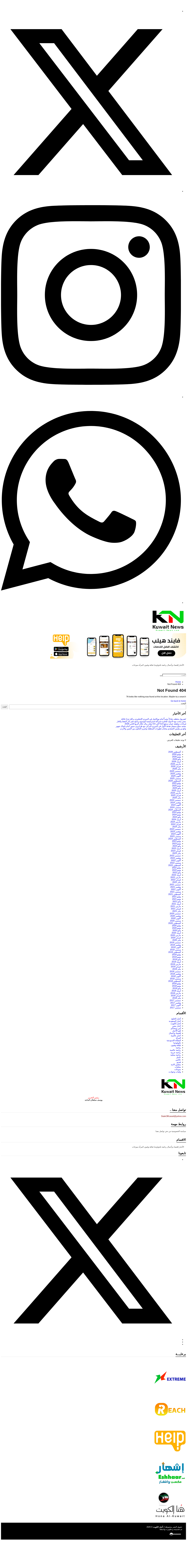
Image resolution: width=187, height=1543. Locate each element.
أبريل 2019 (176, 962)
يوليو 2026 (176, 754)
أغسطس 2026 (174, 752)
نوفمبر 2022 (175, 858)
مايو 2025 (176, 788)
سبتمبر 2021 (175, 892)
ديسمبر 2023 (175, 829)
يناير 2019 (176, 969)
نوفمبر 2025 (175, 774)
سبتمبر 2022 (175, 863)
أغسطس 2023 (174, 839)
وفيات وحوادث (175, 1072)
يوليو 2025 (176, 783)
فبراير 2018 (176, 996)
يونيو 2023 (176, 843)
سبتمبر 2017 (175, 1008)
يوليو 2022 (176, 868)
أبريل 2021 (176, 904)
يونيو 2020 (176, 928)
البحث (183, 703)
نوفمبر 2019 (175, 945)
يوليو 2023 (176, 841)
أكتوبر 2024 (176, 805)
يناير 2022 (176, 882)
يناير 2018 (176, 998)
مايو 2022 (176, 872)
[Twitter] (91, 191)
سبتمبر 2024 (175, 807)
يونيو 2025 (176, 786)
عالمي (178, 1060)
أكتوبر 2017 (176, 1005)
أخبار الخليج (176, 1019)
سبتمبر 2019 (175, 950)
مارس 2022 (175, 877)
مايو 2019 (176, 959)
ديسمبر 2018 (175, 971)
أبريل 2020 (176, 933)
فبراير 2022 (176, 880)
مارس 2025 (175, 793)
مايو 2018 (176, 988)
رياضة (164, 665)
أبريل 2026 (176, 761)
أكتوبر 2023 (176, 834)
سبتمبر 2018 (175, 979)
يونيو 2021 (176, 899)
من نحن (168, 1131)
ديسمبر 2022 (175, 856)
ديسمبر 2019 (175, 942)
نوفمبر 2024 (175, 802)
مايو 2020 (176, 930)
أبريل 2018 (176, 991)
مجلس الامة (176, 1064)
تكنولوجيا (157, 665)
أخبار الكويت (175, 1023)
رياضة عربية (176, 1052)
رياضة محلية (175, 1055)
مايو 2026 (176, 759)
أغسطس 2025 (174, 781)
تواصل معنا (160, 1131)
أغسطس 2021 (174, 894)
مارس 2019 (175, 964)
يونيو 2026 (176, 757)
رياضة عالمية (175, 1050)
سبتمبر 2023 (175, 836)
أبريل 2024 (176, 819)
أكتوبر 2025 (176, 776)
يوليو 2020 (176, 926)
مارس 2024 (175, 822)
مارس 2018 (175, 993)
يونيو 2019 (176, 957)
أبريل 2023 (176, 848)
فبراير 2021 (176, 909)
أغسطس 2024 (174, 810)
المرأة (141, 665)
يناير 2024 (176, 827)
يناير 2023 (176, 853)
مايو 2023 (176, 846)
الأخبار (181, 665)
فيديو (179, 1062)
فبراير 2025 (176, 795)
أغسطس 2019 (174, 952)
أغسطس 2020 (174, 923)
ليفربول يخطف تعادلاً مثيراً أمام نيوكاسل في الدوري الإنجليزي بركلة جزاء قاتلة (153, 719)
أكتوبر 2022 (176, 860)
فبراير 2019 (176, 967)
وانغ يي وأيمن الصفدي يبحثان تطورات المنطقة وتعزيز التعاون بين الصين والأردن (153, 729)
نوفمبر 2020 (175, 916)
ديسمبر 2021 (175, 885)
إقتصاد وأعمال (172, 665)
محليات (178, 1067)
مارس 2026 (175, 764)
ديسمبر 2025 (175, 771)
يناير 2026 (176, 769)
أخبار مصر (176, 1026)
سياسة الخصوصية (178, 1131)
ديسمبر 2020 (175, 913)
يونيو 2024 (176, 815)
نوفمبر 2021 (175, 887)
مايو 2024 (176, 817)
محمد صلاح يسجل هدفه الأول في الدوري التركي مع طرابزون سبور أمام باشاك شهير (151, 726)
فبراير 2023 (176, 851)
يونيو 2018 (176, 986)
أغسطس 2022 (174, 865)
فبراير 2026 (176, 766)
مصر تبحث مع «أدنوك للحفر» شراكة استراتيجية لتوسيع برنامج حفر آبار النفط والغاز (151, 721)
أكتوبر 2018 (176, 976)
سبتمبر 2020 (175, 921)
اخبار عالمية (176, 1036)
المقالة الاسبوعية (174, 1040)
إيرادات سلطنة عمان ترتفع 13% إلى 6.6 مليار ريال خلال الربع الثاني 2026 (155, 724)
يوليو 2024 (176, 812)
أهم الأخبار (176, 1031)
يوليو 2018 (176, 983)
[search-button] (161, 675)
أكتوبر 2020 (176, 918)
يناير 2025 (176, 798)
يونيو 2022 (176, 870)
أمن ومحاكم (176, 1028)
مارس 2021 (175, 906)
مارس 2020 (175, 935)
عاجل (178, 1057)
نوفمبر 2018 (175, 974)
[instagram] (91, 397)
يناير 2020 (176, 940)
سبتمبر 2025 (175, 778)
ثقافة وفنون (149, 665)
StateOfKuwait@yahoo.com (173, 1116)
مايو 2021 (176, 901)
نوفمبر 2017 (175, 1003)
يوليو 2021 (176, 897)
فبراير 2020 (176, 938)
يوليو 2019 (176, 954)
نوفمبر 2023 (175, 831)
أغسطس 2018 (174, 981)
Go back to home (178, 701)
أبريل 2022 (176, 875)
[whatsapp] (91, 603)
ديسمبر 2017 (175, 1000)
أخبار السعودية (175, 1021)
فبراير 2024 (176, 824)
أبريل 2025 (176, 790)
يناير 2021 (176, 911)
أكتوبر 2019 (176, 947)
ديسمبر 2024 (175, 800)
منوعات (135, 665)
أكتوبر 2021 (176, 889)
